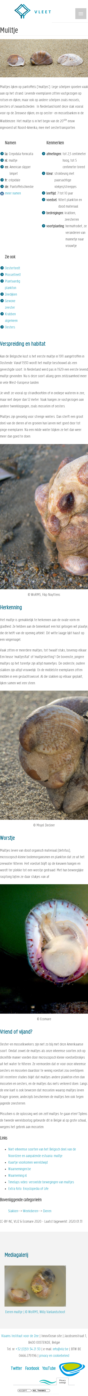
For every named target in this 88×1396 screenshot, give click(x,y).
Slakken (13, 1211)
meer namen (13, 193)
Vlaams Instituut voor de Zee (20, 1336)
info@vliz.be (60, 1349)
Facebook (32, 1368)
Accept (23, 1391)
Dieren (47, 1211)
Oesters (10, 327)
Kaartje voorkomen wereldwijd (28, 1163)
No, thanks (39, 1391)
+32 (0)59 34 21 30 (28, 1349)
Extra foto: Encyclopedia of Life (28, 1189)
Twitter (16, 1368)
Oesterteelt (12, 268)
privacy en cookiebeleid (54, 1356)
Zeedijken (11, 295)
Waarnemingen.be (19, 1169)
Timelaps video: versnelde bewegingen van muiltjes (41, 1182)
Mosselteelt (13, 275)
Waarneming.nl (17, 1176)
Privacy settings (62, 1381)
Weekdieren (30, 1211)
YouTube (49, 1368)
